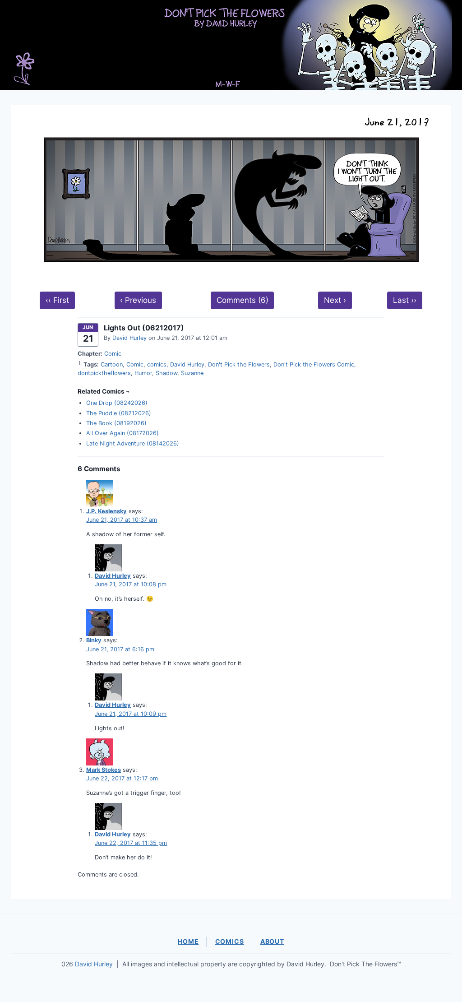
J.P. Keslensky (106, 511)
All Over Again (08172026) (122, 433)
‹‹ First (57, 300)
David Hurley (129, 337)
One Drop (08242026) (117, 402)
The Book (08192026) (116, 423)
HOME (188, 941)
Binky (94, 640)
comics (156, 364)
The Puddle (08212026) (118, 413)
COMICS (229, 941)
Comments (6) (242, 300)
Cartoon (112, 364)
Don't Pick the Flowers (239, 364)
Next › (335, 300)
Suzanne (192, 373)
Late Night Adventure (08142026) (132, 443)
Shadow (166, 373)
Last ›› (404, 300)
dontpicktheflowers (104, 373)
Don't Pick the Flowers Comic (313, 364)
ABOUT (272, 941)
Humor (143, 373)
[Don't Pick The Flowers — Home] (231, 45)
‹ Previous (138, 300)
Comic (112, 353)
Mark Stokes (103, 769)
